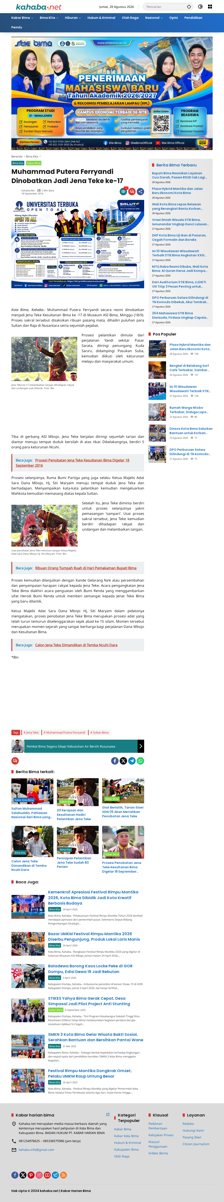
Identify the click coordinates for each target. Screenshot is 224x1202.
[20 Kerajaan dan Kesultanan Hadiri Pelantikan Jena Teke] (78, 792)
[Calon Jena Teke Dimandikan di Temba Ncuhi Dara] (32, 841)
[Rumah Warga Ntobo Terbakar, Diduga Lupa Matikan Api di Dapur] (157, 412)
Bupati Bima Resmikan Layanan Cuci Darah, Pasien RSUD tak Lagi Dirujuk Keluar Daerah (178, 175)
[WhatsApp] (140, 761)
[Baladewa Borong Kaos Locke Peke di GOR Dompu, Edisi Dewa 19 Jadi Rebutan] (28, 976)
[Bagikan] (140, 191)
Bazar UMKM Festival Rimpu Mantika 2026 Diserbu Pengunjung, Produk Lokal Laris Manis (94, 936)
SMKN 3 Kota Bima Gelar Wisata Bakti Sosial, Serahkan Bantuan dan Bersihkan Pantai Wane (95, 1037)
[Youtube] (47, 1175)
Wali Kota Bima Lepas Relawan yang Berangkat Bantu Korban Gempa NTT (176, 206)
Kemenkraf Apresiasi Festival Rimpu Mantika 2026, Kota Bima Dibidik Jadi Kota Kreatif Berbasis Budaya (93, 897)
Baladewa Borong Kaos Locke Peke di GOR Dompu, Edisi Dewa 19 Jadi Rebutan (90, 968)
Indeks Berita (158, 1153)
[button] (189, 6)
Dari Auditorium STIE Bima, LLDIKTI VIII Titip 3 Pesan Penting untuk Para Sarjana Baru (179, 284)
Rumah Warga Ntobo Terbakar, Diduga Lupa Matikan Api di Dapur (188, 410)
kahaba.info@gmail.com (36, 1150)
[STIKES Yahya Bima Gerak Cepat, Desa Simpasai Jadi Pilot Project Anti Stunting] (28, 1010)
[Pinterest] (31, 1175)
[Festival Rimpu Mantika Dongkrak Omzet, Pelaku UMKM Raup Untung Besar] (28, 1081)
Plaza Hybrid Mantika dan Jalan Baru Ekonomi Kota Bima (177, 191)
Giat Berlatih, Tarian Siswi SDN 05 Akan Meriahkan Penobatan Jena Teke (123, 811)
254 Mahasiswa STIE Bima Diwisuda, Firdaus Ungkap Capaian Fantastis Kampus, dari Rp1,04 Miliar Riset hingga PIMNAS (180, 315)
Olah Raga (122, 1156)
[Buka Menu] (210, 6)
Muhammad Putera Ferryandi (65, 732)
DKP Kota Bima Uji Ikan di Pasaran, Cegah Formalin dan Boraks (179, 237)
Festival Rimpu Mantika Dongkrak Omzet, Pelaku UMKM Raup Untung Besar (90, 1073)
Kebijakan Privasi (161, 1135)
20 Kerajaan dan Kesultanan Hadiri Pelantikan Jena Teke (74, 814)
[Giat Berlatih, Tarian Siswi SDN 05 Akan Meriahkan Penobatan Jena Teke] (123, 791)
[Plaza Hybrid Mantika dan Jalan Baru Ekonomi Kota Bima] (157, 349)
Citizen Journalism (196, 1144)
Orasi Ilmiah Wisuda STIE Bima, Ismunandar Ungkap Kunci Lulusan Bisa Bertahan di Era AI (179, 222)
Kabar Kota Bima (24, 800)
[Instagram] (39, 1175)
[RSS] (63, 1175)
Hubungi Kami (193, 1130)
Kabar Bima (33, 163)
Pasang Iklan (192, 1137)
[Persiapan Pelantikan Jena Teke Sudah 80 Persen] (78, 840)
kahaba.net (28, 190)
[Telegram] (132, 761)
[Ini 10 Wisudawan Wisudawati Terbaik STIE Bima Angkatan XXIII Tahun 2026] (157, 391)
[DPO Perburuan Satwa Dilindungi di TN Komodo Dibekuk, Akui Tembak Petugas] (157, 454)
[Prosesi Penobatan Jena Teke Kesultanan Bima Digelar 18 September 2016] (123, 842)
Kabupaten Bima (126, 1149)
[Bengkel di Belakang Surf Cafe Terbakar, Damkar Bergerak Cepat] (157, 370)
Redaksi (188, 1124)
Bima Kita (17, 163)
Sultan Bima (100, 732)
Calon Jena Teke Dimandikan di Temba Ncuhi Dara (29, 865)
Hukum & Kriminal (127, 1143)
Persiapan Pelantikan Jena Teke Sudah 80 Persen (74, 862)
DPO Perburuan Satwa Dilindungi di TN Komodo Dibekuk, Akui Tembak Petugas (180, 300)
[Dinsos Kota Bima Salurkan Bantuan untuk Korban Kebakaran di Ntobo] (157, 433)
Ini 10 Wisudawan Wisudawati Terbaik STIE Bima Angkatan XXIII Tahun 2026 (178, 253)
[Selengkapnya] (108, 1114)
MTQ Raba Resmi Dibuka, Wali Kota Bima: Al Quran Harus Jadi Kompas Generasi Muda (180, 269)
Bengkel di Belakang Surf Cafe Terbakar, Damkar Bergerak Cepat (189, 368)
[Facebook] (115, 761)
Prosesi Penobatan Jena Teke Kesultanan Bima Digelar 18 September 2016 (121, 867)
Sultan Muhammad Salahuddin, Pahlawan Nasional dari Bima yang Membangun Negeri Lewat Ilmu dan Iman (30, 813)
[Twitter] (123, 761)
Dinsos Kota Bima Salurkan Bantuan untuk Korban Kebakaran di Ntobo (191, 431)
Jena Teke (32, 732)
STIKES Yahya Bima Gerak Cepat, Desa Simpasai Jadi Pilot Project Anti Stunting (89, 1001)
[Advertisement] (62, 294)
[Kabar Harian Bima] (38, 6)
